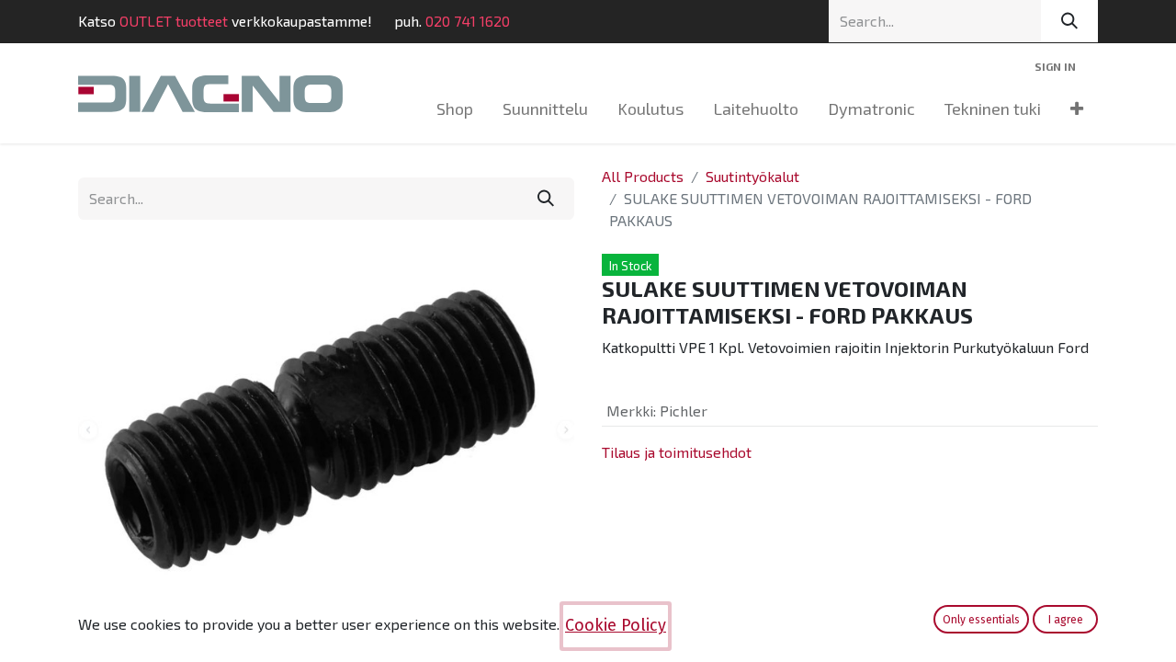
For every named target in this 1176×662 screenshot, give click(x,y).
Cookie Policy (615, 625)
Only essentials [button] (981, 619)
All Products (643, 176)
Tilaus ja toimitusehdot (677, 452)
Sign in (1055, 66)
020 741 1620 (467, 20)
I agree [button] (1065, 619)
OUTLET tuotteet (173, 20)
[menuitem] (455, 109)
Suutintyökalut (752, 176)
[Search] (1069, 21)
